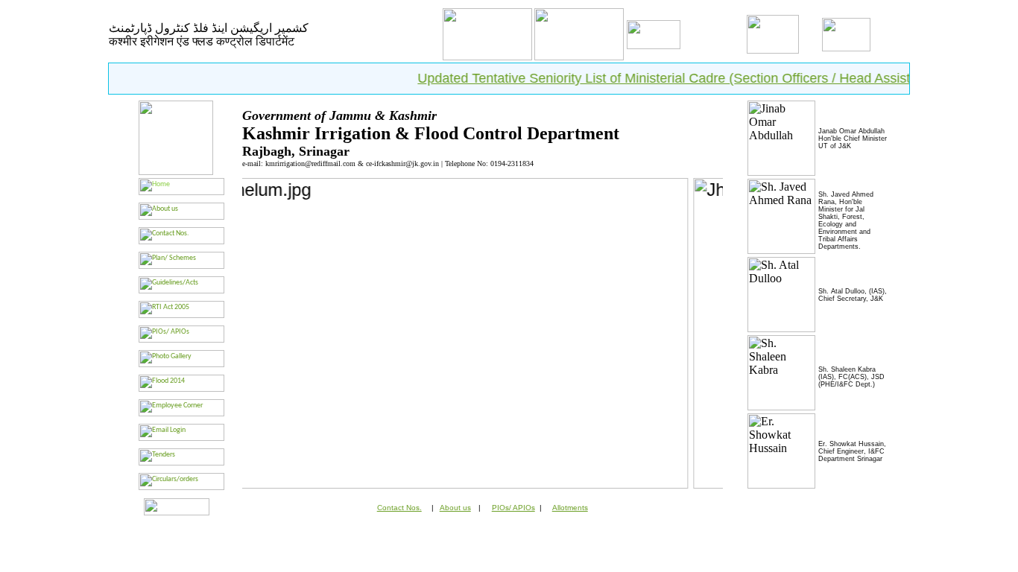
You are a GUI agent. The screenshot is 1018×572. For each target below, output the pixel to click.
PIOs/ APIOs (513, 507)
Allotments (570, 507)
